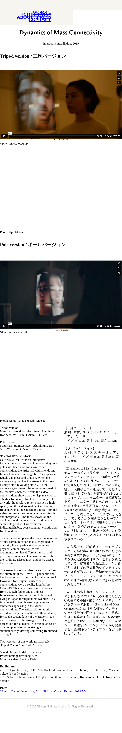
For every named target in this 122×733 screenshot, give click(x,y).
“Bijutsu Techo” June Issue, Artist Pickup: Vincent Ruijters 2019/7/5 (43, 691)
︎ (68, 712)
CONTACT (40, 19)
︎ (63, 712)
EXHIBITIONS (35, 14)
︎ (59, 712)
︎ (54, 712)
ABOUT (25, 17)
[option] (61, 189)
